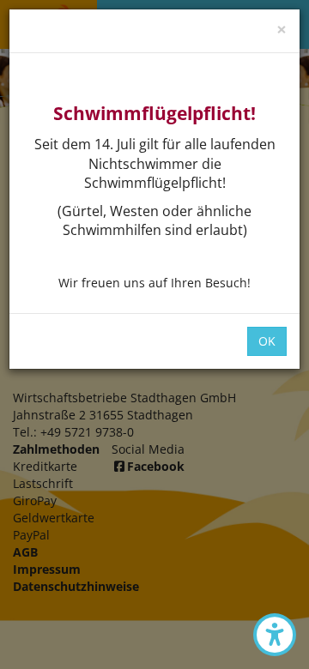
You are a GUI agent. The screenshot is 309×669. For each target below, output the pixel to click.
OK (267, 341)
